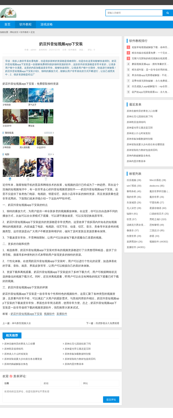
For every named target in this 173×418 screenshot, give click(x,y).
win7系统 (134, 185)
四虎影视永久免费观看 (107, 323)
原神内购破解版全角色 (16, 364)
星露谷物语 (158, 208)
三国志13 (157, 230)
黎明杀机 (134, 191)
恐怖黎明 (157, 224)
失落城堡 (134, 202)
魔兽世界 (157, 197)
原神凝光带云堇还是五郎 (78, 348)
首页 (7, 24)
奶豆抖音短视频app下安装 (26, 313)
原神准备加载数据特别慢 (78, 353)
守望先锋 (157, 202)
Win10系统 (158, 180)
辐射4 (132, 213)
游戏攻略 (47, 24)
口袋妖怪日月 (159, 213)
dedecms (157, 185)
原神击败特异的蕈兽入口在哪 (19, 343)
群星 (154, 236)
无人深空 (134, 208)
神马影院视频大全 (21, 323)
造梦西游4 (135, 241)
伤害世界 (134, 236)
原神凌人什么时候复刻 (16, 353)
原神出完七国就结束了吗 (78, 343)
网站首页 (14, 32)
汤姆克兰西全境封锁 (140, 224)
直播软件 (61, 313)
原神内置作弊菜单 (74, 364)
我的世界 (134, 197)
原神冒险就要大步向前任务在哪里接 (23, 359)
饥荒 (132, 219)
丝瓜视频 (134, 180)
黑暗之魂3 (158, 219)
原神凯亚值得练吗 (13, 348)
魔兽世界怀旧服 (161, 191)
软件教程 (25, 24)
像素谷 (133, 230)
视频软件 (49, 313)
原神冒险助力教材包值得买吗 (80, 359)
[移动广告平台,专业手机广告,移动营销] (8, 13)
